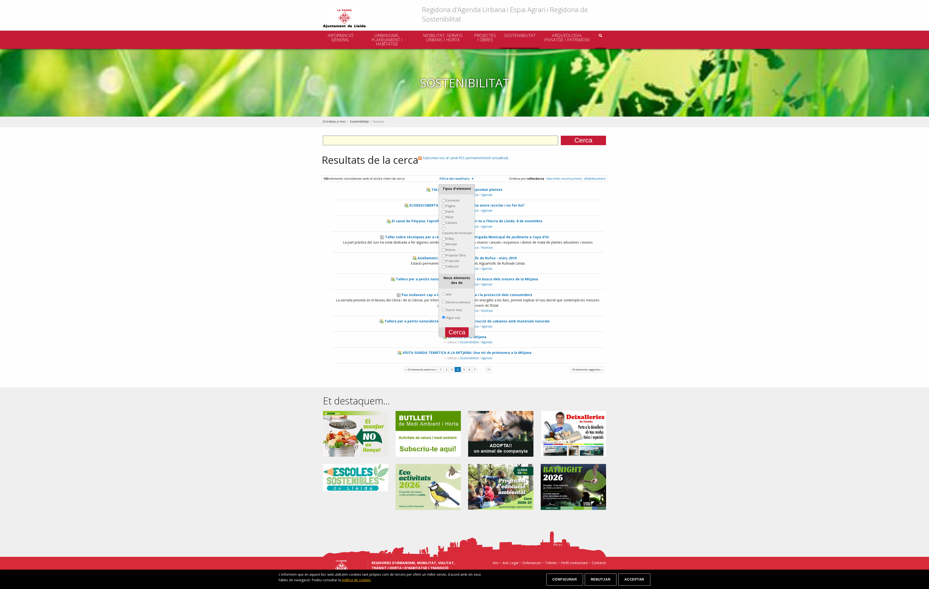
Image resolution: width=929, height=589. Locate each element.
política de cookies (356, 580)
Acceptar (634, 579)
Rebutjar (601, 579)
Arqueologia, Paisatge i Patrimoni (567, 37)
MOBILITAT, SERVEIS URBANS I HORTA (443, 37)
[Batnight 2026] (573, 486)
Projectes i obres (485, 37)
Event (450, 211)
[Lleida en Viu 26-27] (500, 486)
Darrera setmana (458, 302)
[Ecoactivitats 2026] (428, 486)
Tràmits (551, 562)
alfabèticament (595, 178)
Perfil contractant (574, 562)
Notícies (487, 247)
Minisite (451, 244)
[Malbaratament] (355, 433)
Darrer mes (454, 310)
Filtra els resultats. (455, 178)
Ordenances (531, 562)
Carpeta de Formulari (457, 233)
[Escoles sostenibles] (355, 477)
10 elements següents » (587, 369)
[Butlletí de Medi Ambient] (428, 433)
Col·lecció (452, 266)
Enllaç (450, 238)
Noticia (450, 249)
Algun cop (453, 317)
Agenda (486, 195)
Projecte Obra (456, 255)
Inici (342, 121)
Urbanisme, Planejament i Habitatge (386, 39)
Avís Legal (510, 562)
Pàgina (450, 206)
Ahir (449, 294)
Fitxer (450, 217)
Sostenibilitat (519, 35)
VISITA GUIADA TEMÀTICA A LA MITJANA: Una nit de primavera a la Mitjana (467, 352)
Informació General (340, 37)
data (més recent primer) (564, 178)
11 (488, 369)
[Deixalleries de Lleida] (573, 433)
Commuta (452, 200)
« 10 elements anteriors (420, 369)
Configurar (564, 579)
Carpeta (451, 222)
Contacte (599, 562)
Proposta (452, 261)
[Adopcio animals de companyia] (500, 433)
